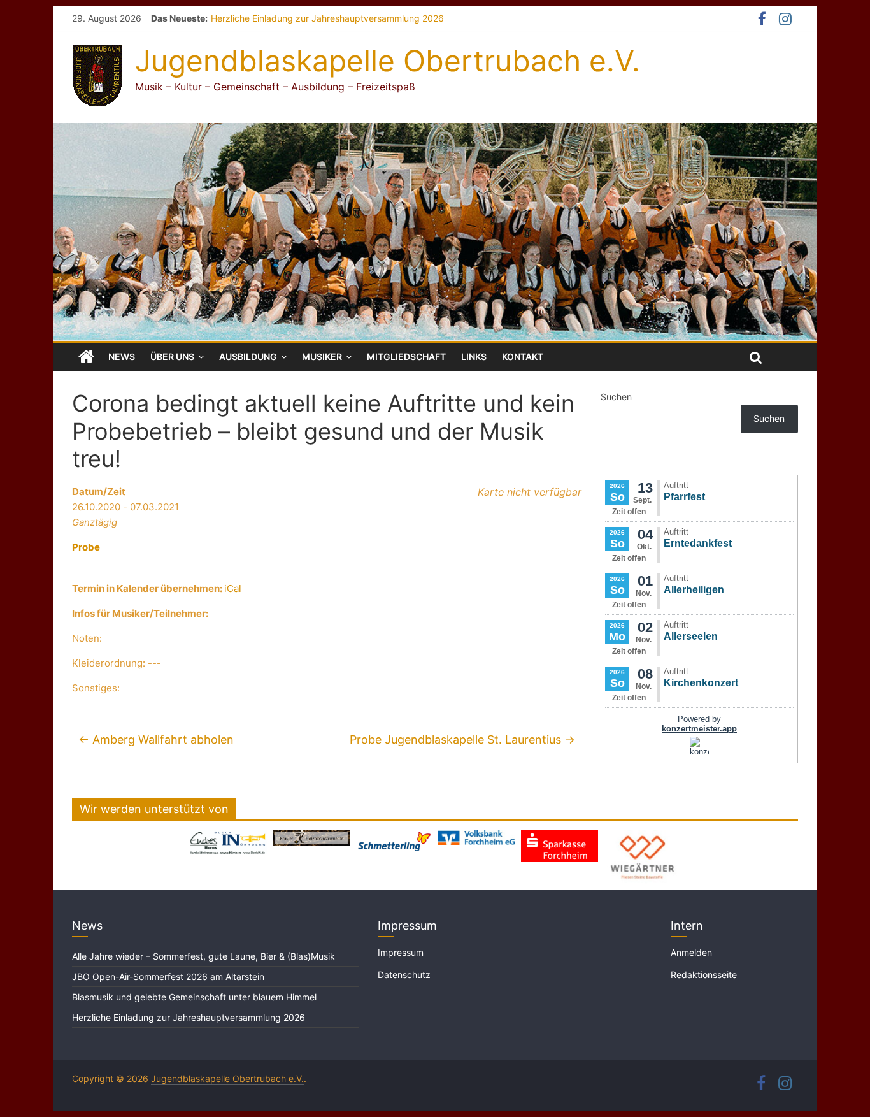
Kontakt (522, 356)
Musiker (322, 356)
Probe (86, 547)
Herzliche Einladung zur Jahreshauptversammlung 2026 (327, 18)
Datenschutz (404, 974)
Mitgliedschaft (406, 356)
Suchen (616, 396)
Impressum (401, 952)
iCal (232, 588)
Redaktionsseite (704, 974)
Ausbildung (248, 356)
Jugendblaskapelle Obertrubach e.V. (387, 60)
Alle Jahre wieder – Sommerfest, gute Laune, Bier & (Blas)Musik (205, 956)
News (121, 356)
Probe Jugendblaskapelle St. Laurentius (462, 739)
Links (474, 356)
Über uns (172, 356)
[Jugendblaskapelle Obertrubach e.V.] (435, 130)
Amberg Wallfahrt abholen (156, 739)
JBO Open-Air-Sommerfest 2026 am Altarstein (168, 976)
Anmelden (691, 952)
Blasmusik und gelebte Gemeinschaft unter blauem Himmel (194, 996)
